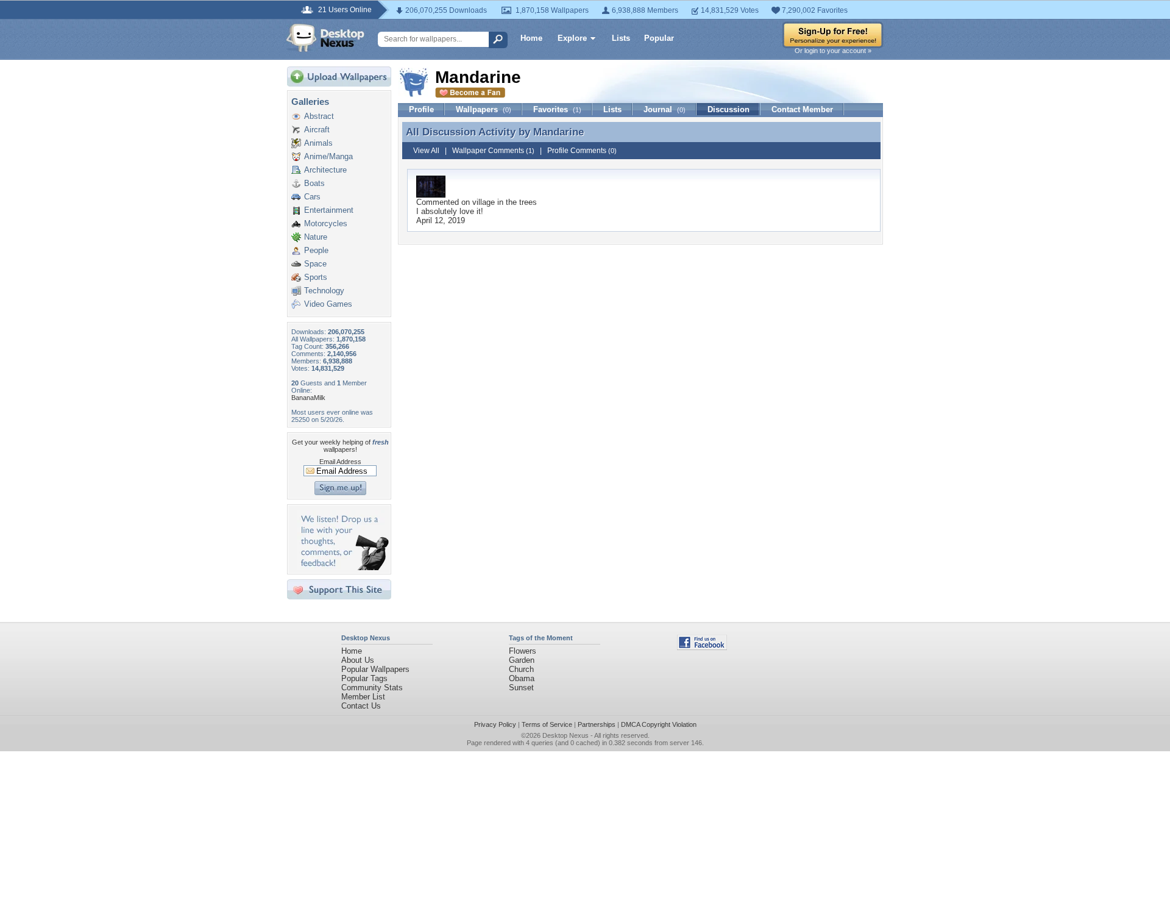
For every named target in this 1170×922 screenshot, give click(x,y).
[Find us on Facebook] (702, 647)
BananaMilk (308, 397)
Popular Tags (364, 678)
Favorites (557, 109)
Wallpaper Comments (493, 150)
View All (426, 150)
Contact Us (361, 705)
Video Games (328, 304)
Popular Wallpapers (375, 669)
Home (531, 38)
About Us (357, 660)
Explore (572, 38)
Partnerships (596, 724)
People (316, 250)
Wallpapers (483, 109)
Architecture (325, 169)
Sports (315, 277)
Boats (314, 183)
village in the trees (504, 202)
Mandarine (558, 132)
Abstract (319, 116)
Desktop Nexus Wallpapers (325, 38)
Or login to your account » (833, 50)
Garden (521, 660)
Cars (312, 196)
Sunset (521, 687)
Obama (521, 678)
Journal (665, 109)
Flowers (522, 651)
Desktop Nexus (565, 735)
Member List (363, 696)
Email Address (340, 461)
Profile (421, 109)
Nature (315, 236)
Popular (659, 38)
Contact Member (802, 109)
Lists (621, 38)
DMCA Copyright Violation (659, 724)
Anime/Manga (328, 156)
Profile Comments (582, 150)
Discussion (728, 109)
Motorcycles (325, 223)
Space (315, 263)
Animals (318, 143)
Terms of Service (547, 724)
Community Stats (372, 687)
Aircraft (317, 129)
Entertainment (328, 210)
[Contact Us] (343, 567)
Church (521, 669)
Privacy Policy (495, 724)
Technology (324, 290)
